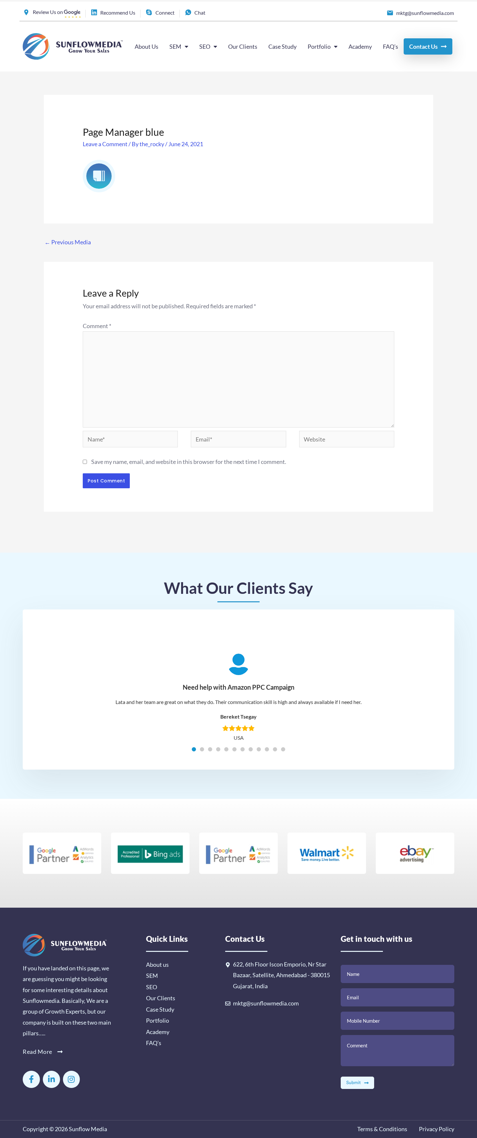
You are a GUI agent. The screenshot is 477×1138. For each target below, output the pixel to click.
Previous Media (67, 242)
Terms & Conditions (382, 1128)
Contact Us (423, 46)
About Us (146, 46)
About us (157, 964)
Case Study (282, 46)
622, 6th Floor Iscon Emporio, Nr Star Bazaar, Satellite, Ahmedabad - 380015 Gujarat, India (281, 975)
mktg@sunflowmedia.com (266, 1003)
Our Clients (242, 46)
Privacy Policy (436, 1128)
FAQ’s (390, 46)
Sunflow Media (88, 1128)
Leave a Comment (105, 143)
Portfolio (319, 46)
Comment (97, 325)
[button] (194, 749)
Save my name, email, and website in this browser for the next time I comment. (188, 461)
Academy (360, 46)
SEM (175, 46)
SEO (204, 46)
